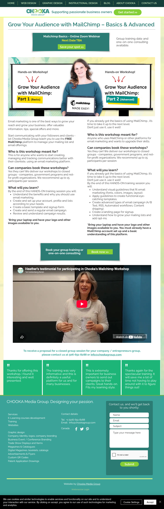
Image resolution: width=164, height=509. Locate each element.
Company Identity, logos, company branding (32, 435)
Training (12, 421)
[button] (28, 3)
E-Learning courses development (26, 418)
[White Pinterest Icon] (87, 429)
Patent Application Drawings (23, 461)
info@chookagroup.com (106, 354)
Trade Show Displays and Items (25, 443)
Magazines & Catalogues (21, 446)
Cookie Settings (131, 502)
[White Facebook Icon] (76, 429)
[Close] (160, 502)
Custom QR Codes (18, 457)
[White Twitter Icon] (81, 429)
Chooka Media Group (88, 483)
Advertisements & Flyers (21, 453)
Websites (13, 425)
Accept (150, 502)
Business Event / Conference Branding (29, 439)
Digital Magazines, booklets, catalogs (28, 450)
